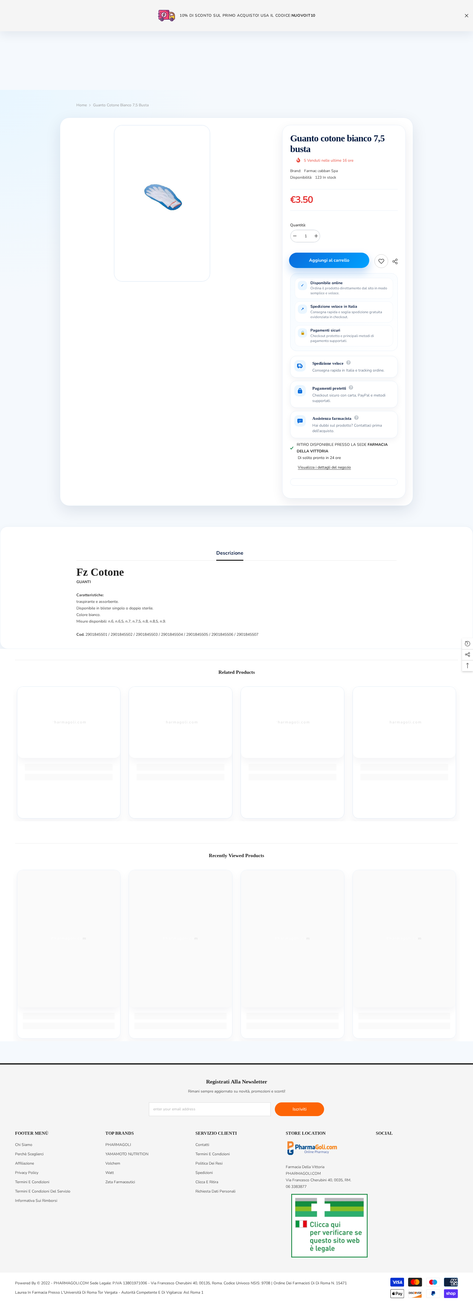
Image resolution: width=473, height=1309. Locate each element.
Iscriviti (300, 1109)
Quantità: (298, 225)
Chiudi (466, 15)
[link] (69, 767)
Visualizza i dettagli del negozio (324, 467)
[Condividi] (393, 261)
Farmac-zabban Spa (321, 170)
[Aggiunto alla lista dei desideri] (381, 261)
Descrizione (229, 553)
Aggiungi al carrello (330, 260)
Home (81, 105)
